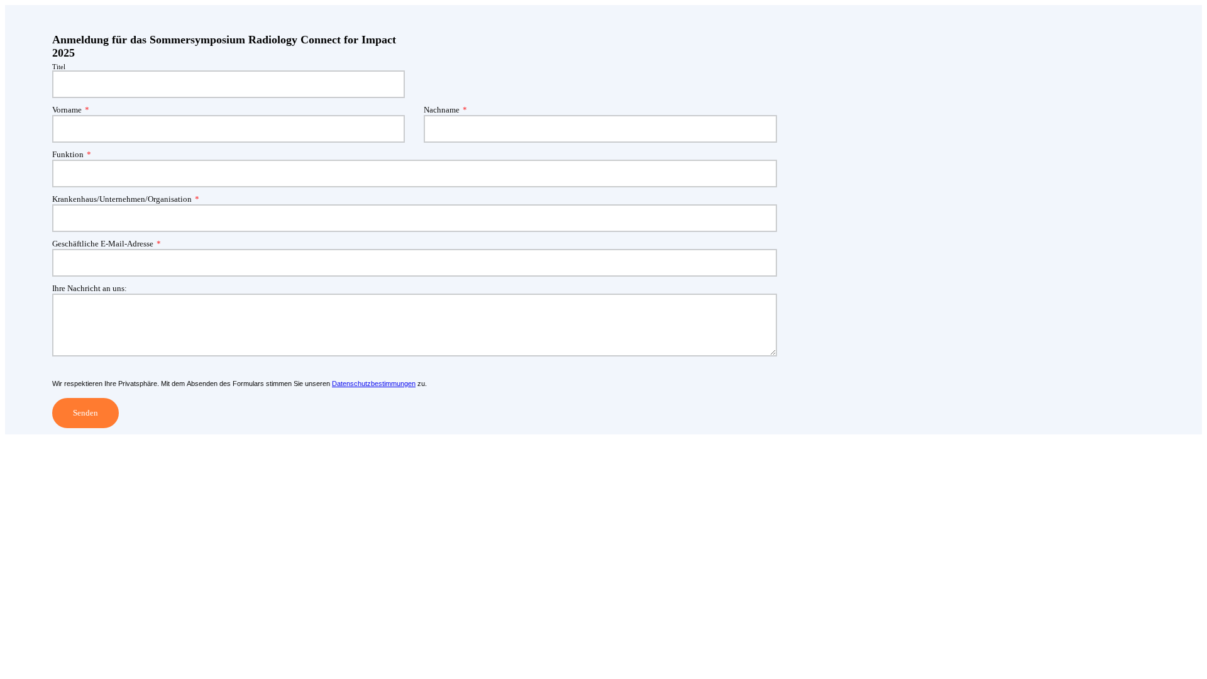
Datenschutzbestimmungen (374, 383)
